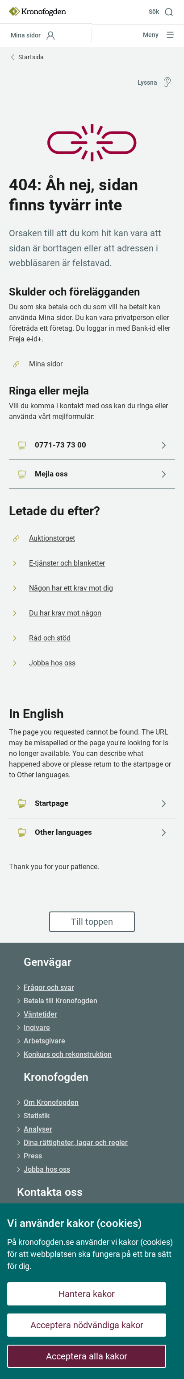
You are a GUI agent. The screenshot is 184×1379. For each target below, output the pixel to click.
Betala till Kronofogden (60, 1001)
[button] (164, 11)
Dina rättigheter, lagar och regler (76, 1142)
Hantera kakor (87, 1294)
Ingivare (37, 1027)
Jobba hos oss (52, 663)
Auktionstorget (52, 538)
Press (33, 1156)
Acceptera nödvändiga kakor (86, 1325)
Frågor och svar (49, 987)
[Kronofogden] (37, 11)
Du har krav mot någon (65, 613)
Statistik (37, 1116)
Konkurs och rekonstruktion (68, 1054)
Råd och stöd (50, 638)
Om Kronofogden (51, 1102)
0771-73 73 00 (60, 444)
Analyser (38, 1129)
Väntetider (40, 1014)
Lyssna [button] (147, 82)
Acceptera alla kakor (86, 1356)
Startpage (51, 803)
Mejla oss (51, 473)
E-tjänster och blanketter (67, 563)
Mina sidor (46, 364)
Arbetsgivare (44, 1041)
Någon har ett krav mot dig (71, 588)
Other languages (63, 832)
